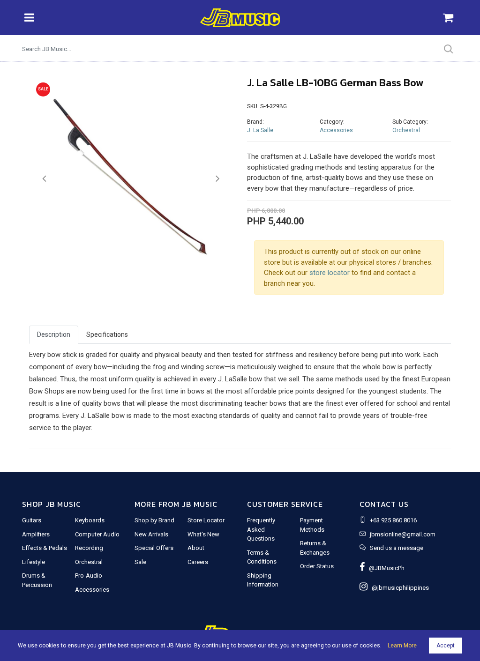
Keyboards (90, 520)
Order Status (317, 566)
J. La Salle (260, 130)
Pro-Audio (88, 575)
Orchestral (406, 130)
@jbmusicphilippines (398, 587)
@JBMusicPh (385, 568)
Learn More (402, 645)
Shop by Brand (154, 520)
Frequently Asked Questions (261, 529)
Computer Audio (97, 534)
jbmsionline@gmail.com (402, 534)
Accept (445, 645)
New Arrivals (151, 534)
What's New (203, 534)
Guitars (31, 520)
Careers (198, 561)
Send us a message (396, 547)
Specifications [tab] (107, 334)
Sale (140, 561)
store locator (329, 272)
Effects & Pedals (44, 547)
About (196, 547)
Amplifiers (36, 534)
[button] (44, 178)
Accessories (336, 130)
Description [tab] (53, 334)
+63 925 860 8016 (393, 520)
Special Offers (154, 547)
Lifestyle (33, 561)
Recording (89, 547)
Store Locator (206, 520)
